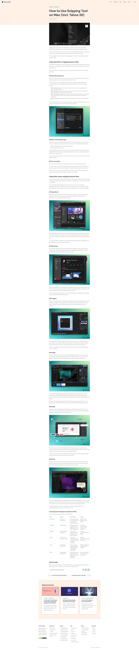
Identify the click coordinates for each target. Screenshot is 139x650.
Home (110, 1)
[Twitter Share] (89, 570)
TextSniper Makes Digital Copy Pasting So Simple (69, 600)
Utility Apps (52, 628)
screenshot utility (65, 47)
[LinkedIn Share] (86, 570)
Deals (72, 629)
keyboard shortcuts (80, 78)
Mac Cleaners (63, 636)
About (129, 1)
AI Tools (51, 631)
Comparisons (74, 628)
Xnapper (51, 301)
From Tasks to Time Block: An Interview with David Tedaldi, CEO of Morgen (50, 601)
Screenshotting (85, 629)
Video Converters (64, 633)
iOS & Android (74, 635)
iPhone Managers (64, 628)
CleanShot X (51, 194)
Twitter (93, 631)
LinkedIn (94, 633)
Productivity (51, 598)
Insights (124, 1)
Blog (120, 1)
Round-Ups (73, 640)
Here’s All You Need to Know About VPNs (87, 600)
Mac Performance (85, 628)
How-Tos (83, 598)
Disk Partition (84, 634)
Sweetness (116, 1)
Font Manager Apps (64, 631)
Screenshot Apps (64, 629)
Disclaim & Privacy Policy (95, 647)
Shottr (50, 461)
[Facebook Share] (83, 570)
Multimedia (73, 636)
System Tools (52, 629)
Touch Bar (65, 163)
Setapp (83, 240)
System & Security (90, 598)
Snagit (50, 358)
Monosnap (55, 250)
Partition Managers (64, 635)
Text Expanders (64, 638)
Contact (94, 629)
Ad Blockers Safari (64, 640)
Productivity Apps (53, 633)
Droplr (67, 410)
